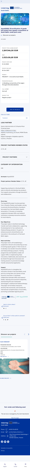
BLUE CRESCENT (5, 342)
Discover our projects (8, 334)
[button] (28, 334)
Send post (6, 306)
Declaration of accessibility (6, 448)
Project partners (10, 157)
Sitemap (2, 450)
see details (3, 356)
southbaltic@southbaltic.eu (16, 432)
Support (5, 466)
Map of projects (15, 109)
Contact (15, 466)
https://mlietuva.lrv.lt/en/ (8, 130)
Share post (6, 317)
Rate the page (15, 418)
